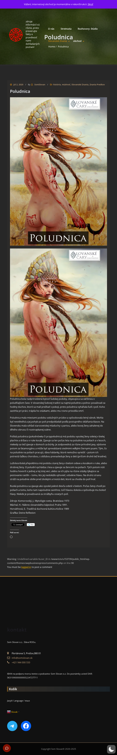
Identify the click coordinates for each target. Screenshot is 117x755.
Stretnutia (66, 28)
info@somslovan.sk (22, 657)
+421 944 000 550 (21, 662)
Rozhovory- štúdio (88, 28)
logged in (26, 567)
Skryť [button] (90, 4)
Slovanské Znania (57, 41)
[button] (111, 749)
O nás (51, 28)
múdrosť (66, 84)
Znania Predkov (97, 84)
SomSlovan (39, 84)
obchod (77, 41)
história (57, 84)
